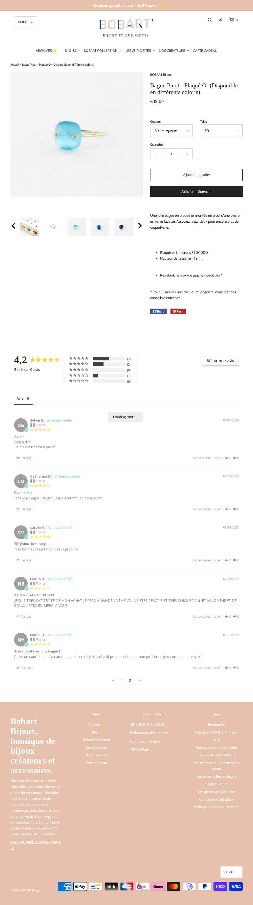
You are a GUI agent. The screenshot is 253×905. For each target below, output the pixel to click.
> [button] (140, 680)
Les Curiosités (96, 747)
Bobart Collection (96, 740)
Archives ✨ (46, 50)
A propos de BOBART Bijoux (216, 732)
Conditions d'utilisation (216, 799)
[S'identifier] (218, 20)
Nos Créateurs (96, 755)
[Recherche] (207, 20)
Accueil (14, 64)
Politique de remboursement (216, 807)
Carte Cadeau (205, 50)
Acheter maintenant (196, 191)
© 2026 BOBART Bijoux (25, 890)
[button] (25, 22)
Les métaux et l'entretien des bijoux (216, 766)
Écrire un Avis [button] (223, 360)
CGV (216, 740)
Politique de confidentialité (216, 747)
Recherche (216, 724)
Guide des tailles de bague (216, 776)
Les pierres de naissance (216, 791)
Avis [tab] (20, 398)
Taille (203, 121)
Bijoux (96, 732)
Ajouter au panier (196, 175)
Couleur (155, 121)
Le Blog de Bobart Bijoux (216, 755)
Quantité (156, 144)
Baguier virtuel (216, 784)
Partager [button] (26, 458)
